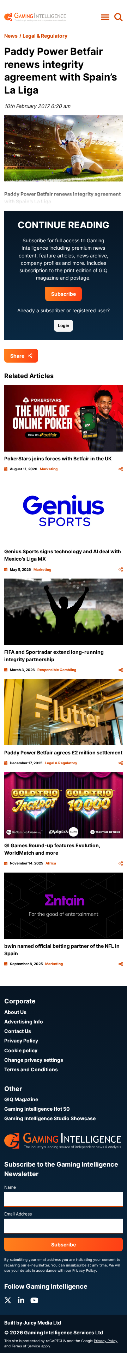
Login (63, 325)
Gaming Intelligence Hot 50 (37, 1109)
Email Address (18, 1214)
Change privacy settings (33, 1060)
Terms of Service (26, 1346)
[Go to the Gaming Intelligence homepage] (35, 17)
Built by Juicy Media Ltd (32, 1323)
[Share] (121, 469)
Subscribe (63, 294)
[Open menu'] (104, 17)
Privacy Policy (21, 1041)
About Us (15, 1012)
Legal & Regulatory (45, 36)
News (11, 36)
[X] (7, 1300)
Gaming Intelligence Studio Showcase (50, 1118)
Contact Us (17, 1031)
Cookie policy (20, 1050)
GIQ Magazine (21, 1099)
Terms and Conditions (31, 1069)
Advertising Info (23, 1022)
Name (10, 1187)
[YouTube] (34, 1300)
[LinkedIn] (21, 1300)
